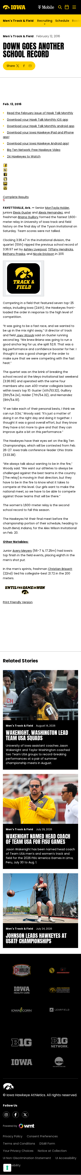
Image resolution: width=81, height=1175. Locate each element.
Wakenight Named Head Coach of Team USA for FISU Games (38, 839)
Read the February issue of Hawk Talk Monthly (40, 113)
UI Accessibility (65, 1158)
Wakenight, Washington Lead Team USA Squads (37, 735)
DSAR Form (47, 1143)
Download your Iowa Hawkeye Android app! (38, 143)
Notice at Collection (52, 1151)
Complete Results (16, 197)
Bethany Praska (14, 254)
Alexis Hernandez (50, 212)
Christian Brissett (60, 569)
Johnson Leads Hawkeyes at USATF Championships (36, 938)
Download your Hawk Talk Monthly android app (40, 126)
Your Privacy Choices (18, 1151)
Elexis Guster (22, 212)
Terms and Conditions (19, 1143)
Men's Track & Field (18, 36)
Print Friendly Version (18, 602)
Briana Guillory (28, 217)
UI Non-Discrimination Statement (27, 1158)
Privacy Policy (12, 1136)
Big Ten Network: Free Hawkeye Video (33, 150)
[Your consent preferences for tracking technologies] (7, 1168)
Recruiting (44, 21)
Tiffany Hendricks (60, 249)
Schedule (62, 21)
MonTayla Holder (57, 208)
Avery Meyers (22, 551)
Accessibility (12, 1165)
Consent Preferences (42, 1136)
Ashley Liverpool (35, 249)
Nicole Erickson (43, 254)
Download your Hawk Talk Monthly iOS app (37, 120)
